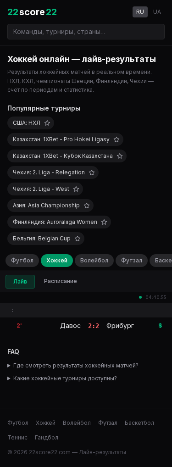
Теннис (17, 437)
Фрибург (120, 325)
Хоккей (56, 260)
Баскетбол (139, 422)
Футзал (131, 260)
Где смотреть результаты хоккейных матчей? (76, 365)
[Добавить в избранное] (47, 123)
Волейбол (94, 260)
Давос (70, 325)
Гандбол (46, 437)
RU (140, 11)
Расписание (60, 281)
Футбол (22, 260)
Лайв (20, 281)
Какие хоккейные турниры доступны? (65, 378)
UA (157, 11)
